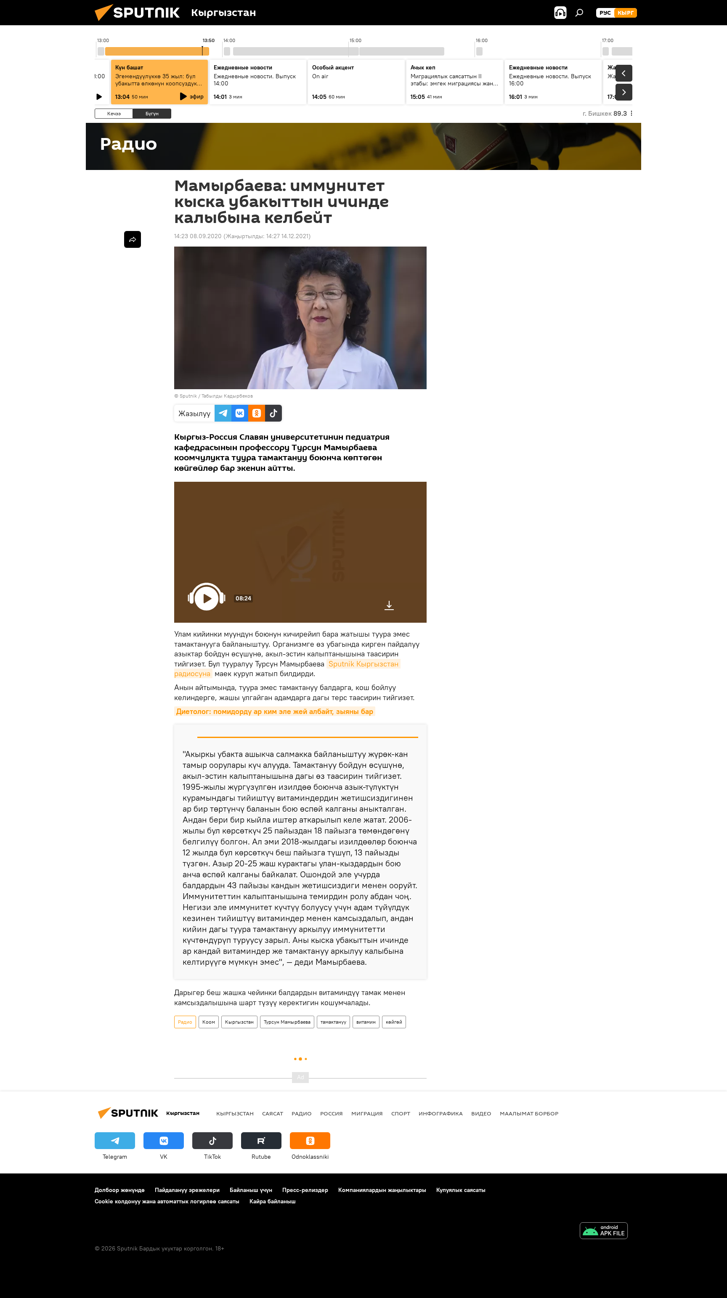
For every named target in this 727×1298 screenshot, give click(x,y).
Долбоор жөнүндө (120, 1190)
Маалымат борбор (529, 1113)
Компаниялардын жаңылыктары (382, 1190)
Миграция (367, 1113)
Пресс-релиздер (305, 1190)
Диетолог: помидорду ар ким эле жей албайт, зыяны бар (274, 711)
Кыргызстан (239, 1022)
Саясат (272, 1113)
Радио (185, 1022)
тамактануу (333, 1022)
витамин (366, 1022)
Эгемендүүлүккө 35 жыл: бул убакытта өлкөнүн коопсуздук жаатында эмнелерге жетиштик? (156, 86)
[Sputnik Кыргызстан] (140, 23)
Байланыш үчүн (251, 1190)
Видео (481, 1113)
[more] (132, 239)
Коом (208, 1022)
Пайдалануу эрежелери (187, 1190)
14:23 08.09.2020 (198, 236)
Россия (331, 1113)
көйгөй (394, 1022)
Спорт (400, 1113)
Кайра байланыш (272, 1201)
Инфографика (441, 1113)
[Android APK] (603, 1231)
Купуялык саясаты (461, 1190)
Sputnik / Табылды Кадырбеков (216, 396)
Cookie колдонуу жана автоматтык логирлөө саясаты (167, 1201)
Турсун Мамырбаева (287, 1022)
